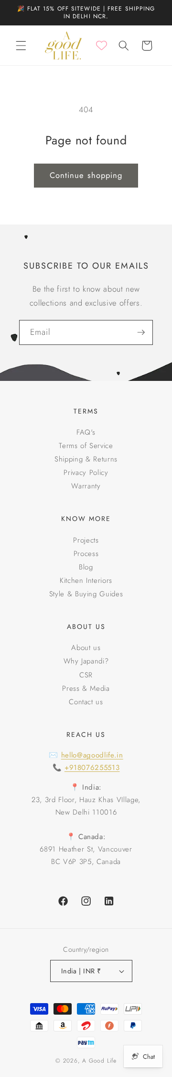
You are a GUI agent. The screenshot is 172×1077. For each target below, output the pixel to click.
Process (86, 553)
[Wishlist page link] (101, 45)
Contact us (86, 702)
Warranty (85, 486)
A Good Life (99, 1060)
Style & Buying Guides (86, 594)
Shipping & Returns (86, 459)
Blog (86, 567)
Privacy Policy (86, 472)
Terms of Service (86, 445)
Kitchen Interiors (86, 580)
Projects (85, 540)
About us (85, 647)
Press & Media (86, 688)
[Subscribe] (140, 332)
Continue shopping (86, 175)
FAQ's (86, 432)
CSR (86, 675)
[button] (21, 45)
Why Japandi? (86, 661)
